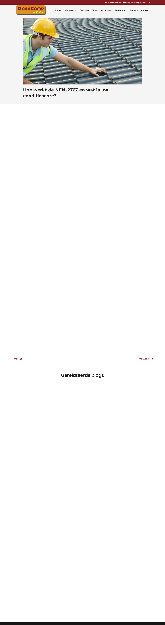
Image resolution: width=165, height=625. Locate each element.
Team (95, 10)
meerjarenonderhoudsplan (126, 116)
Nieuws (134, 10)
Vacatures (106, 10)
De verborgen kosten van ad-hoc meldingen (48, 591)
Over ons (84, 10)
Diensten (69, 10)
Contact (145, 10)
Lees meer (24, 492)
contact (83, 346)
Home (58, 10)
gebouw (100, 195)
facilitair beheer (45, 342)
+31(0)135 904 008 (113, 2)
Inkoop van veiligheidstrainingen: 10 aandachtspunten (55, 476)
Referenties (121, 10)
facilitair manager (56, 140)
